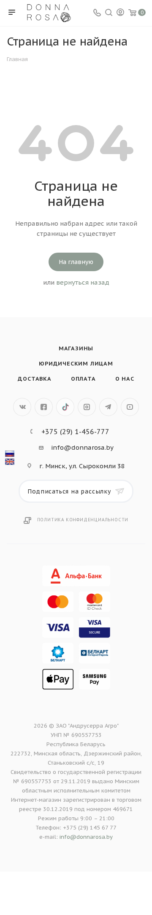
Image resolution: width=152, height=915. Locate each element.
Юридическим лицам (76, 363)
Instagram (87, 407)
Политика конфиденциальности (83, 520)
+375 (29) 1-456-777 (75, 431)
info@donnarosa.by (82, 447)
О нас (124, 378)
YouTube (130, 407)
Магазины (76, 348)
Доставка (34, 378)
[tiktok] (65, 407)
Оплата (83, 378)
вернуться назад (82, 282)
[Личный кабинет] (120, 13)
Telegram (108, 407)
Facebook (44, 407)
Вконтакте (22, 407)
